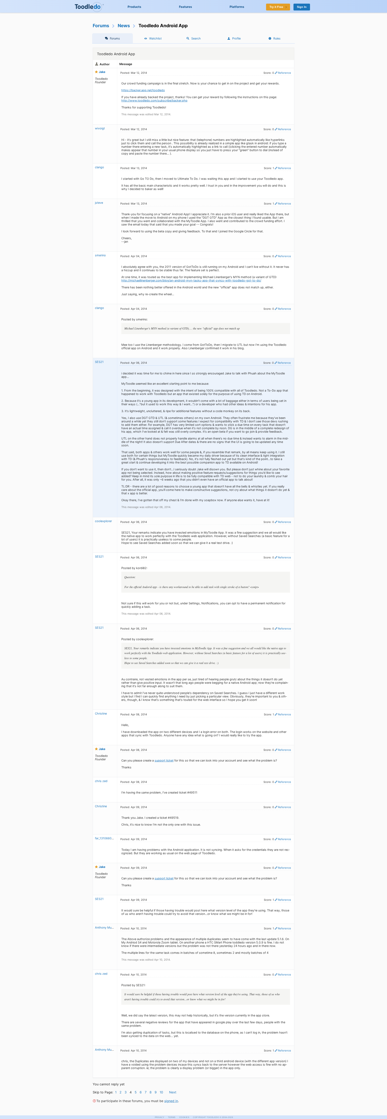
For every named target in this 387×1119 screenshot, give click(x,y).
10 (161, 1092)
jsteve (99, 202)
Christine (101, 713)
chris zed (101, 781)
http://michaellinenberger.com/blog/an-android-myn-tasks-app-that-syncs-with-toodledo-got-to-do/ (191, 280)
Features (185, 7)
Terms (172, 1117)
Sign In (302, 6)
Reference (284, 72)
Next (172, 1092)
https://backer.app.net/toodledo (143, 90)
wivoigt (100, 128)
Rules (277, 38)
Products (134, 7)
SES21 (99, 362)
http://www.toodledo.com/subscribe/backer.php (154, 100)
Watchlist (155, 38)
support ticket (164, 760)
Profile (236, 38)
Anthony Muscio (106, 927)
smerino (100, 255)
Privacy (159, 1117)
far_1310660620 (106, 838)
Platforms (237, 7)
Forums (101, 25)
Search (196, 38)
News (124, 25)
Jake (102, 72)
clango (99, 167)
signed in (171, 1101)
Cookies (184, 1117)
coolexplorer (103, 521)
